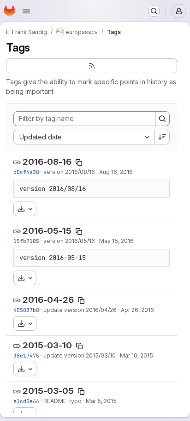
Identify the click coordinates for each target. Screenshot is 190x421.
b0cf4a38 (26, 171)
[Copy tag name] (78, 162)
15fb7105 (26, 240)
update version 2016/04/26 (80, 309)
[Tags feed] (91, 65)
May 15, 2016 (116, 240)
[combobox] (83, 137)
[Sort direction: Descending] (162, 137)
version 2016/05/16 (69, 240)
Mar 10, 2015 (136, 355)
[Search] (162, 118)
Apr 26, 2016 (137, 309)
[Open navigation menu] (26, 11)
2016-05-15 (47, 230)
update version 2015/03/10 (79, 355)
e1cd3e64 (26, 401)
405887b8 (26, 309)
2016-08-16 (47, 161)
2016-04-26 (48, 299)
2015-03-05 (48, 391)
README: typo (62, 401)
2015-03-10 (47, 345)
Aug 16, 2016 (116, 171)
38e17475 (26, 355)
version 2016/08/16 (69, 171)
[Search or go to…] (154, 11)
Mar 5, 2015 (101, 401)
